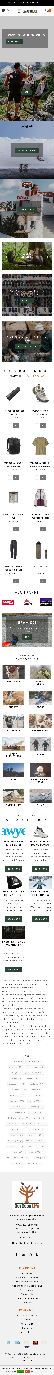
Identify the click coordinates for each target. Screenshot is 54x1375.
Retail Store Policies (27, 1298)
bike (36, 1090)
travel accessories (17, 1158)
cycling (35, 1101)
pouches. (17, 1135)
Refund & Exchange (27, 1281)
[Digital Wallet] (26, 1343)
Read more (13, 869)
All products (27, 1332)
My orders (27, 1319)
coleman (17, 1101)
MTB (14, 1073)
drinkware (18, 1107)
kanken (12, 1124)
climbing (36, 1095)
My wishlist (27, 1324)
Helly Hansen (35, 1067)
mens (28, 1124)
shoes (12, 1146)
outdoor (18, 1129)
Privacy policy (27, 1290)
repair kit (35, 1135)
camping (17, 1095)
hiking (36, 1112)
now (27, 637)
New (27, 376)
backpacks (19, 1090)
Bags (17, 1061)
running (14, 1141)
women (17, 1163)
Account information (27, 1315)
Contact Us (27, 1294)
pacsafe (35, 1129)
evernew (36, 1107)
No (27, 1372)
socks (27, 1146)
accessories (17, 1084)
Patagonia (34, 1078)
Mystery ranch (33, 1073)
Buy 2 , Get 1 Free (27, 347)
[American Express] (8, 1343)
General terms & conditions (27, 1286)
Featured (15, 376)
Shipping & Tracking (27, 1277)
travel (34, 1152)
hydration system (18, 1118)
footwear (18, 1112)
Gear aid (15, 1067)
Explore (27, 300)
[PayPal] (44, 1343)
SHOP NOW (14, 42)
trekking (39, 1158)
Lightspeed (27, 1357)
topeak (18, 1152)
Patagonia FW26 (27, 151)
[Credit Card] (17, 1343)
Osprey (16, 1078)
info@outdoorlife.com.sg (28, 1243)
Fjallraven (34, 1061)
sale (27, 92)
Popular (38, 376)
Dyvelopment (27, 1360)
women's (34, 1163)
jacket (39, 1118)
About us (27, 1273)
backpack (37, 1084)
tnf (41, 1146)
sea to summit (35, 1141)
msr (42, 1124)
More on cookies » (39, 1372)
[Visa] (27, 1348)
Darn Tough (27, 209)
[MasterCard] (35, 1343)
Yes (20, 1372)
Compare (27, 1328)
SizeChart (27, 1302)
